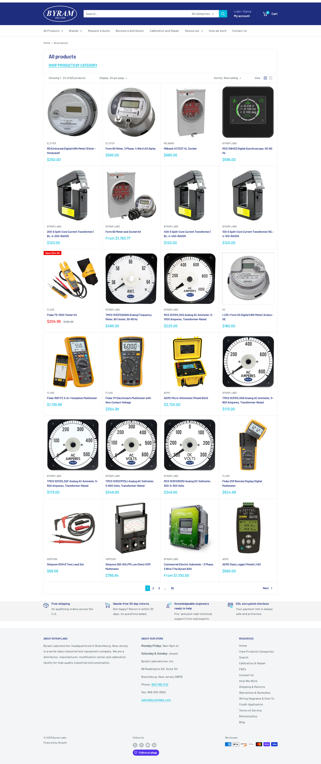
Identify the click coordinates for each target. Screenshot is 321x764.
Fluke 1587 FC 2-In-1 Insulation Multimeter (72, 398)
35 (172, 588)
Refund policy (248, 716)
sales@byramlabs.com (156, 700)
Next (266, 588)
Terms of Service (250, 710)
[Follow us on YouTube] (147, 744)
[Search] (223, 13)
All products (61, 42)
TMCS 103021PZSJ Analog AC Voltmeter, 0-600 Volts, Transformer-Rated (129, 483)
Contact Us (239, 30)
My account (242, 16)
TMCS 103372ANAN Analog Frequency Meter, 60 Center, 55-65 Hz (128, 317)
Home (46, 42)
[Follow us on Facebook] (135, 744)
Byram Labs (229, 143)
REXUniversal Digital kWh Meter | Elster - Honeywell (71, 150)
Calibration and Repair (164, 30)
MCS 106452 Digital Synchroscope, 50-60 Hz (247, 150)
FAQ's (242, 669)
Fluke (51, 309)
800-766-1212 (159, 684)
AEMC (167, 392)
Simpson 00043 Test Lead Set (65, 564)
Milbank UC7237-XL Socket (180, 148)
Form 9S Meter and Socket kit (123, 231)
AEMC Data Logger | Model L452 (241, 564)
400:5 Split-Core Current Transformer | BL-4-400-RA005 (187, 234)
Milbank (169, 143)
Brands (73, 30)
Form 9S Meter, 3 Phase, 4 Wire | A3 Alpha (130, 148)
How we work (217, 30)
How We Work (248, 681)
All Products (51, 30)
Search (243, 657)
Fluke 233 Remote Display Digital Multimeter (242, 483)
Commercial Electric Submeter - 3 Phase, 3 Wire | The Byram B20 (189, 566)
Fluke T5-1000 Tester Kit (62, 314)
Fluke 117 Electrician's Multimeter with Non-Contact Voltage (128, 400)
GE (223, 309)
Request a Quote (99, 30)
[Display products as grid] (265, 77)
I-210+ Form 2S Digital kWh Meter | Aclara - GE (247, 317)
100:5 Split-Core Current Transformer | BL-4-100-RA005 (248, 234)
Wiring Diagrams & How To (256, 698)
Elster (51, 143)
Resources (192, 30)
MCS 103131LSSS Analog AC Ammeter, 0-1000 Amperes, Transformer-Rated (188, 317)
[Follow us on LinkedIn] (154, 744)
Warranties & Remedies (255, 692)
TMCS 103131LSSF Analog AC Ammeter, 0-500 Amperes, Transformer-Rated (72, 483)
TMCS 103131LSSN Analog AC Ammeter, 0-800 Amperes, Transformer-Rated (248, 400)
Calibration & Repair (252, 663)
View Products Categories (256, 651)
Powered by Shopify (55, 742)
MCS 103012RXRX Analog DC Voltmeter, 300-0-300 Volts (187, 483)
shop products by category (73, 65)
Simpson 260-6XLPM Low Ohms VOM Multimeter (127, 566)
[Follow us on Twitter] (141, 744)
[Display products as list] (270, 77)
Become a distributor (130, 30)
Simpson (52, 559)
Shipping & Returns (252, 687)
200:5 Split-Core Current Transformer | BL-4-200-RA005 (70, 234)
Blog (242, 722)
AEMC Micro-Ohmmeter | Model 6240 (186, 398)
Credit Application (251, 704)
